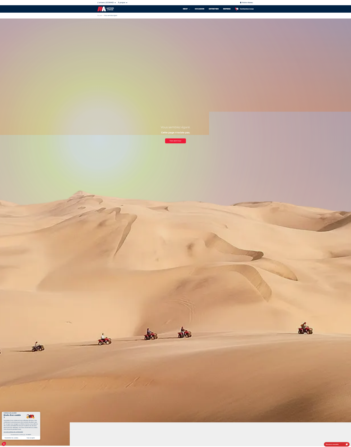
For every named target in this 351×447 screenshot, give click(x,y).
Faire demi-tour (175, 141)
